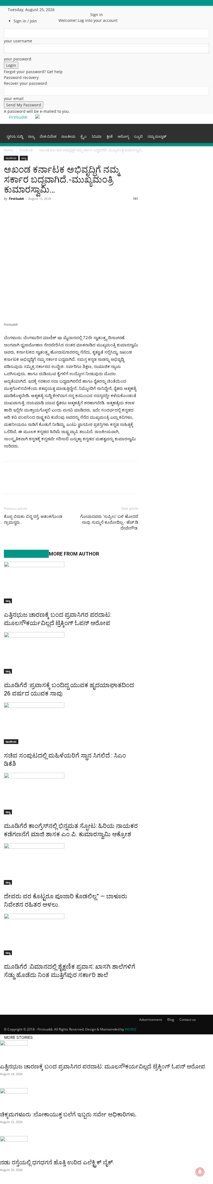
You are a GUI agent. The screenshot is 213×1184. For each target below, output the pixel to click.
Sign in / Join (25, 21)
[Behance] (64, 9)
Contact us (187, 1019)
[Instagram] (73, 9)
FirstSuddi (16, 198)
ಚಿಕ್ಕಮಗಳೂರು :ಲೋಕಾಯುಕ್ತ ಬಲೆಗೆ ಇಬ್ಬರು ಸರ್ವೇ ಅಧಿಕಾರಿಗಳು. (68, 1114)
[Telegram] (47, 211)
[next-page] (8, 986)
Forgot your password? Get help (33, 71)
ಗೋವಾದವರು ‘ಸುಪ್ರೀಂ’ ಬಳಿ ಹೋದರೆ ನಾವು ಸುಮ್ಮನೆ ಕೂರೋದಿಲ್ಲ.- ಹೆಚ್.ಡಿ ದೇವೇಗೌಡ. (109, 522)
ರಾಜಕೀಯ (68, 136)
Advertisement (150, 1019)
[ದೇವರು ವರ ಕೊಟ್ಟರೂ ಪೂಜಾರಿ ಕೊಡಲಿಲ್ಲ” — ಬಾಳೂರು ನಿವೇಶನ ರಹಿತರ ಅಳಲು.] (71, 864)
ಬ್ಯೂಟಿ (138, 136)
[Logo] (4, 126)
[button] (202, 130)
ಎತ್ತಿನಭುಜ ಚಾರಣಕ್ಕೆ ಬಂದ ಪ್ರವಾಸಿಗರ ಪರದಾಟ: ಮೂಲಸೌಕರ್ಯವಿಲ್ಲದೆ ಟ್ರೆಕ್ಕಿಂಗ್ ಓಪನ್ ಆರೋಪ (102, 1066)
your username (18, 41)
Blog (170, 1019)
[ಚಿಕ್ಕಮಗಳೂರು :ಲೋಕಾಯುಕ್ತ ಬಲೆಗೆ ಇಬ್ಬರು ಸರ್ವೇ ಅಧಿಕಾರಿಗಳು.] (106, 1098)
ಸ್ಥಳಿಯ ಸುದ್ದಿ (14, 136)
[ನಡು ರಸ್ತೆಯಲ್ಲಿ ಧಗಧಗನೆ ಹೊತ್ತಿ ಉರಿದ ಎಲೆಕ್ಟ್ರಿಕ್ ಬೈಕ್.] (106, 1145)
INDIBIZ (130, 1029)
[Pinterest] (60, 211)
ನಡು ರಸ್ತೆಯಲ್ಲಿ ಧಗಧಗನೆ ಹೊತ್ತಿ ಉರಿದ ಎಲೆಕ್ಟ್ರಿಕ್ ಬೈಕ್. (57, 1162)
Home (8, 150)
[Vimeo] (81, 9)
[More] (73, 211)
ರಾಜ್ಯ (31, 136)
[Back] (91, 8)
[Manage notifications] (200, 1171)
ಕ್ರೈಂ (83, 136)
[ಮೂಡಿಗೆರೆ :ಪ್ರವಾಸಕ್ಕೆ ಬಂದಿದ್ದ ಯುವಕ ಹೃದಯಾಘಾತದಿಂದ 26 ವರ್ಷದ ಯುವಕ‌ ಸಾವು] (71, 653)
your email (14, 98)
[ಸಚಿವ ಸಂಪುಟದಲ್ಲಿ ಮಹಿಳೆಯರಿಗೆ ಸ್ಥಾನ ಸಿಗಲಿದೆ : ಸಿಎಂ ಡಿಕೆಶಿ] (71, 723)
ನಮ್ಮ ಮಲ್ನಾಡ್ (157, 136)
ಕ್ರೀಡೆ (109, 136)
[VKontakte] (84, 9)
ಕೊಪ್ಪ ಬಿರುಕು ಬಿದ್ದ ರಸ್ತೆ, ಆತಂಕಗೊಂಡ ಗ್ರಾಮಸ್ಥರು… (33, 519)
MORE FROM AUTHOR (74, 554)
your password (17, 59)
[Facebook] (69, 9)
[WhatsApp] (34, 211)
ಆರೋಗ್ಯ (123, 136)
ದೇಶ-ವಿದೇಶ (48, 136)
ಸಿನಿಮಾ (97, 136)
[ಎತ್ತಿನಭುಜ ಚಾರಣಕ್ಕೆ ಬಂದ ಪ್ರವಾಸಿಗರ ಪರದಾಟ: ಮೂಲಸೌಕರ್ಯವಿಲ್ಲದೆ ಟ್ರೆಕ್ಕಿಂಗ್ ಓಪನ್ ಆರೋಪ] (71, 582)
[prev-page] (5, 986)
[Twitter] (77, 9)
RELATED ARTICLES (26, 554)
